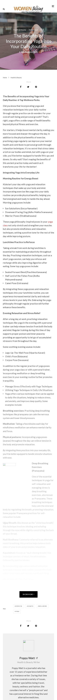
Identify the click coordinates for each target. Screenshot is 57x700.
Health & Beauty (19, 30)
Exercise (19, 606)
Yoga (17, 611)
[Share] (20, 87)
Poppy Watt (27, 658)
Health (30, 606)
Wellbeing (43, 606)
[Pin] (36, 87)
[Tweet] (28, 87)
